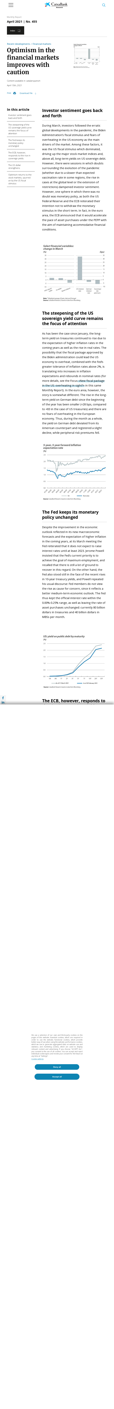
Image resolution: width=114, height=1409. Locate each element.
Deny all (57, 1067)
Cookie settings (37, 1059)
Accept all (57, 1077)
